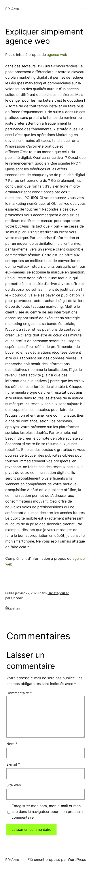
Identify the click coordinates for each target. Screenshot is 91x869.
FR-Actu (12, 9)
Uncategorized (58, 593)
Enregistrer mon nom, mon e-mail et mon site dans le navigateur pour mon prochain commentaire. (47, 812)
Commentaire (19, 693)
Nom (11, 744)
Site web (13, 785)
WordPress (77, 859)
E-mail (13, 764)
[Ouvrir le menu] (83, 9)
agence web (57, 54)
